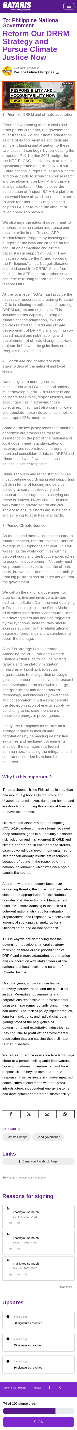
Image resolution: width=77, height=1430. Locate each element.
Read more (65, 1286)
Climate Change (17, 1137)
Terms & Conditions (14, 1387)
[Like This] (11, 1223)
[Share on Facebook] (11, 1114)
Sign (38, 1422)
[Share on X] (29, 1114)
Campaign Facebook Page (39, 1161)
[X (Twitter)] (60, 1388)
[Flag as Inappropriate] (19, 1223)
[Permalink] (26, 1223)
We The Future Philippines (34, 72)
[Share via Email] (47, 1114)
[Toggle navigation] (68, 6)
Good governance (48, 1137)
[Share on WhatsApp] (65, 1114)
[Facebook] (50, 1388)
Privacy (37, 1387)
